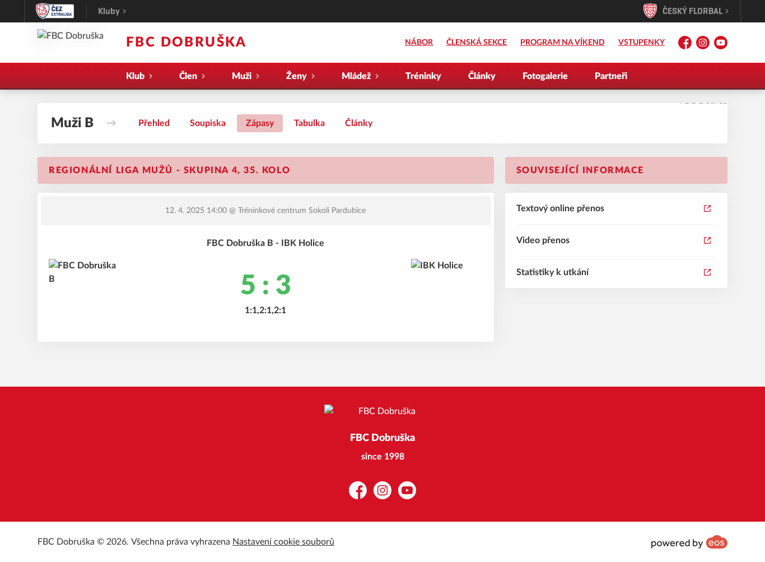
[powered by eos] (689, 542)
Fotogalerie (545, 76)
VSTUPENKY (641, 43)
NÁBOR (419, 43)
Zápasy (260, 123)
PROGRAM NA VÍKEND (562, 43)
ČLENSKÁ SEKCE (476, 43)
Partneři (611, 76)
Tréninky (423, 76)
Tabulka (309, 123)
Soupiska (208, 123)
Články (482, 76)
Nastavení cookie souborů (283, 541)
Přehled (154, 123)
